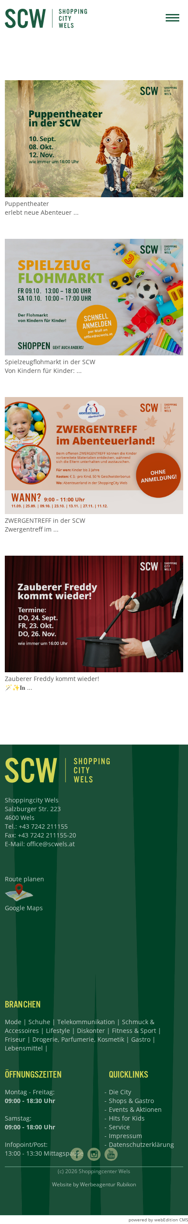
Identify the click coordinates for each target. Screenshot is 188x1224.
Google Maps (24, 908)
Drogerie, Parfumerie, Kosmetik (78, 1039)
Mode (13, 1022)
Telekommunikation (86, 1022)
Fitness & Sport (134, 1030)
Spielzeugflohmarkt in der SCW (50, 362)
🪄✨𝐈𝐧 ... (18, 687)
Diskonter (91, 1030)
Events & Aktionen (135, 1109)
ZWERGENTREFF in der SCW (45, 520)
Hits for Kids (127, 1118)
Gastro (140, 1039)
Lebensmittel (24, 1048)
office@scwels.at (51, 844)
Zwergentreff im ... (32, 529)
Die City (120, 1092)
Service (119, 1127)
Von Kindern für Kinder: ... (43, 370)
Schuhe (39, 1022)
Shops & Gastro (131, 1100)
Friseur (15, 1039)
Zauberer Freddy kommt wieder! (52, 678)
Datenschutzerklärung (141, 1144)
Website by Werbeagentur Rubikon (94, 1184)
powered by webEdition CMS (158, 1220)
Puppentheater (27, 203)
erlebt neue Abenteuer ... (42, 212)
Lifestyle (58, 1030)
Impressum (125, 1136)
